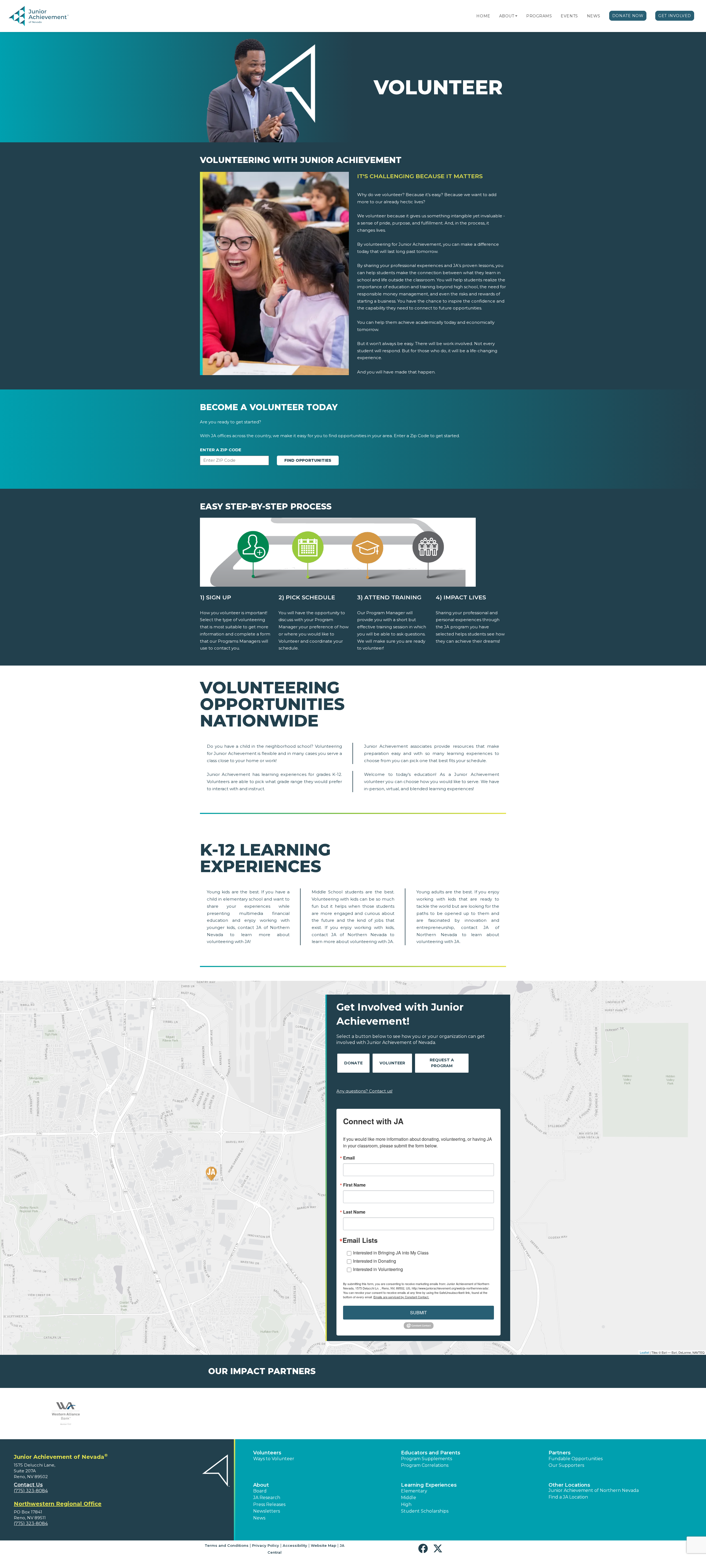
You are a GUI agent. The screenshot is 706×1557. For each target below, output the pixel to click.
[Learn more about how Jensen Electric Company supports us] (640, 1413)
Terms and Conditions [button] (226, 1545)
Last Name (354, 1212)
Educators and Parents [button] (430, 1452)
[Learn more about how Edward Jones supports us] (410, 1413)
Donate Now (628, 15)
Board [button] (260, 1491)
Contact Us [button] (28, 1484)
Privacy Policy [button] (265, 1545)
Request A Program (442, 1062)
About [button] (261, 1485)
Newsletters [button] (266, 1511)
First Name (354, 1185)
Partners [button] (560, 1452)
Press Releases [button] (269, 1504)
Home (483, 16)
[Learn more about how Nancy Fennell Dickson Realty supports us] (295, 1413)
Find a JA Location (568, 1497)
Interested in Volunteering (378, 1269)
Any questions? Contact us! (364, 1091)
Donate (353, 1063)
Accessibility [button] (295, 1545)
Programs (539, 16)
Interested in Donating (374, 1261)
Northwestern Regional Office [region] (57, 1503)
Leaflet (644, 1352)
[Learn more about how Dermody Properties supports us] (180, 1413)
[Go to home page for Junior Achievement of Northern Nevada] (39, 16)
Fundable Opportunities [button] (576, 1458)
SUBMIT (418, 1312)
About (506, 16)
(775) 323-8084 (31, 1490)
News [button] (259, 1518)
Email (349, 1158)
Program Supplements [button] (426, 1458)
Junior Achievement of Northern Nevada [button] (594, 1490)
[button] (516, 16)
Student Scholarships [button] (424, 1511)
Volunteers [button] (267, 1452)
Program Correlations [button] (424, 1465)
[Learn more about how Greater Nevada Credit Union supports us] (525, 1413)
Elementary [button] (414, 1491)
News (593, 16)
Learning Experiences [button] (429, 1485)
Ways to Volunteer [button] (273, 1458)
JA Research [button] (266, 1497)
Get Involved (674, 15)
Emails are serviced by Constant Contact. (401, 1297)
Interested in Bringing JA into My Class (391, 1252)
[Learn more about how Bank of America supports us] (65, 1413)
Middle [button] (408, 1497)
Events (569, 16)
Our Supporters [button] (566, 1465)
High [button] (406, 1504)
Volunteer (392, 1063)
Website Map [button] (323, 1545)
